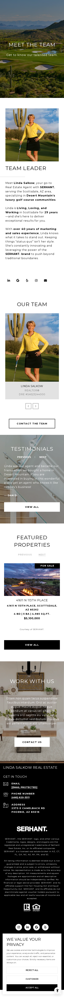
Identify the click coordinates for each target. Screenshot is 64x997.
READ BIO (36, 362)
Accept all (32, 987)
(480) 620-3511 (32, 347)
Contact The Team (32, 423)
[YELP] (27, 280)
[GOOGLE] (18, 280)
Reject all (32, 970)
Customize (32, 979)
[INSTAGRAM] (36, 280)
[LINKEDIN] (8, 280)
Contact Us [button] (32, 742)
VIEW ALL (32, 507)
